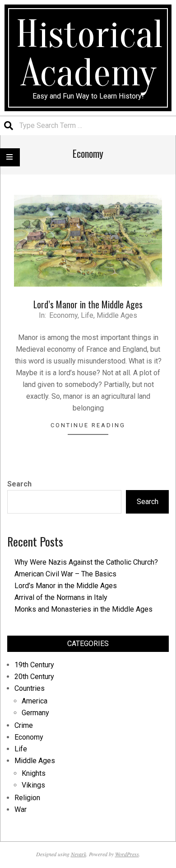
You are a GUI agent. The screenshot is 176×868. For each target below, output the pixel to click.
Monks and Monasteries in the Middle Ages (83, 609)
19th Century (34, 664)
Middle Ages (117, 315)
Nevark (78, 854)
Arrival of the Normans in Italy (60, 597)
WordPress (127, 854)
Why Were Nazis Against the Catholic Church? (86, 562)
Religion (27, 797)
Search (19, 484)
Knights (34, 773)
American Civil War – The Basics (65, 574)
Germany (35, 712)
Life (87, 315)
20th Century (34, 676)
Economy (63, 315)
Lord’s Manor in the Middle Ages (88, 304)
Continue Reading (88, 425)
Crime (23, 725)
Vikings (33, 785)
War (20, 809)
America (34, 701)
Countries (29, 688)
